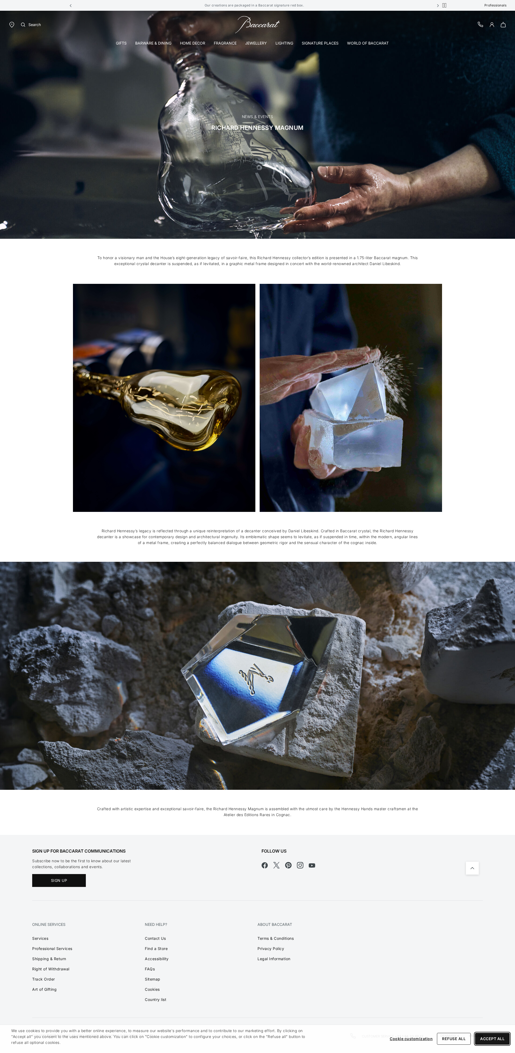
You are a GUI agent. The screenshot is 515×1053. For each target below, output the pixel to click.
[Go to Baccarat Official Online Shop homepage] (257, 24)
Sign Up (59, 880)
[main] (257, 423)
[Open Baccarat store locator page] (12, 24)
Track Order (43, 979)
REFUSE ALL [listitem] (454, 1038)
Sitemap (152, 979)
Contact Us (155, 938)
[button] (71, 5)
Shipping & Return (49, 958)
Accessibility (157, 958)
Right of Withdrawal (50, 969)
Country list (155, 999)
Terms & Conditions (276, 938)
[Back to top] (472, 868)
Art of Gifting (44, 989)
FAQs (150, 969)
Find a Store (156, 948)
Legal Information (274, 958)
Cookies (152, 989)
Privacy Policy (271, 948)
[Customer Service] (480, 24)
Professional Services (52, 948)
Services (40, 938)
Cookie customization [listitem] (411, 1038)
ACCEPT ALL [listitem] (492, 1038)
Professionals (495, 5)
